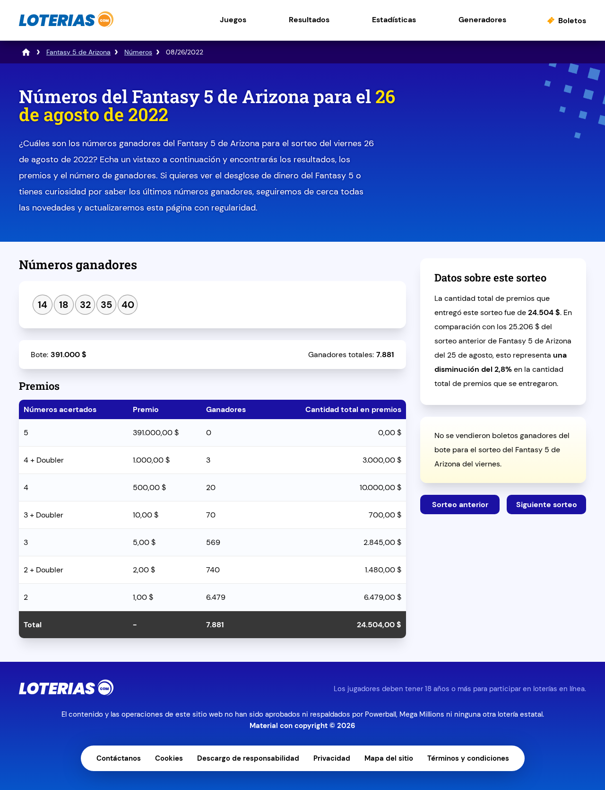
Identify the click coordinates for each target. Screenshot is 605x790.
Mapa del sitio (388, 758)
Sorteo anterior (460, 504)
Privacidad (331, 758)
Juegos (233, 20)
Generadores (482, 20)
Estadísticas (394, 20)
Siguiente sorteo (546, 504)
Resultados (309, 20)
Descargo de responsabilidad (248, 758)
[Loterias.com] (66, 25)
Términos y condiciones (468, 758)
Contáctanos (118, 758)
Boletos (572, 21)
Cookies (169, 758)
